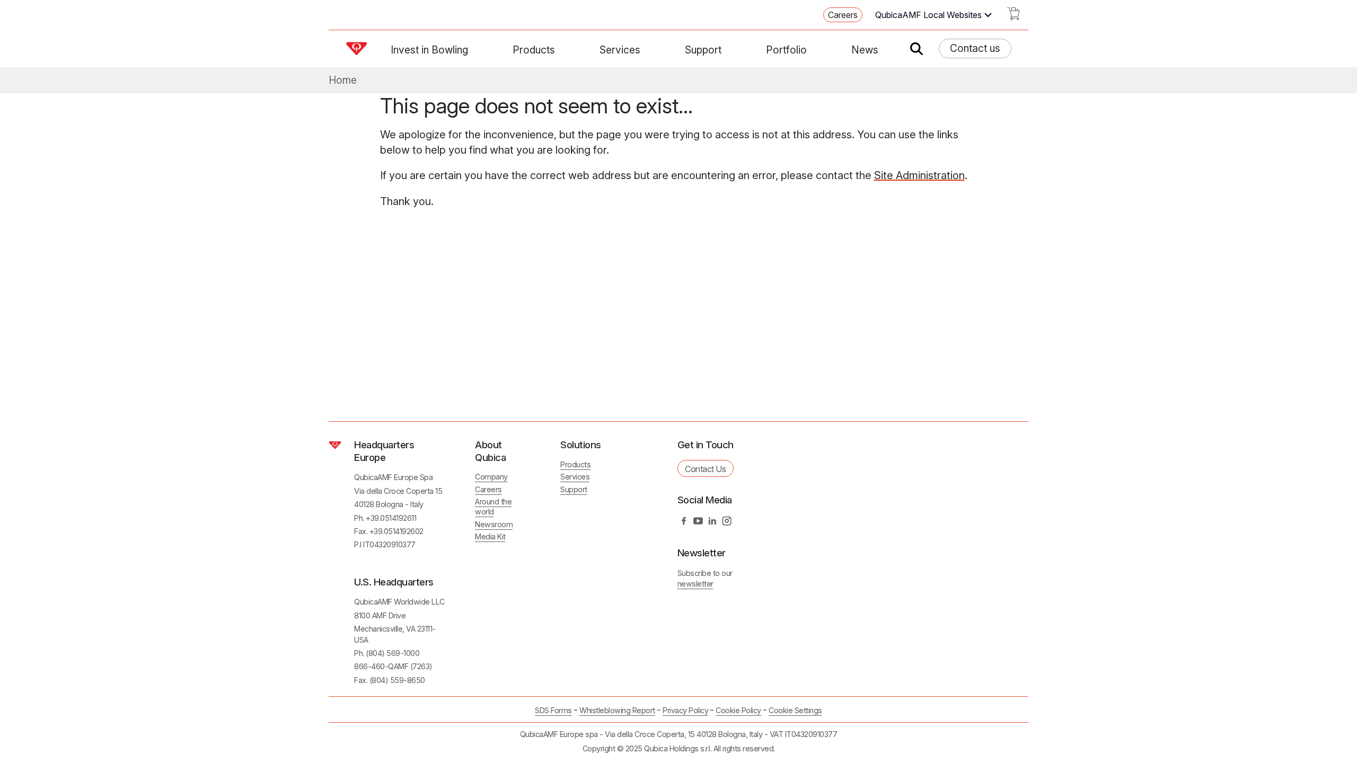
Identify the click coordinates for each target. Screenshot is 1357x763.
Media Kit (490, 536)
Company (491, 476)
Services (620, 49)
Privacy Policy (685, 710)
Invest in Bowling (429, 49)
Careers (843, 15)
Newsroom (494, 524)
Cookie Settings (795, 710)
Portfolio (786, 49)
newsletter (695, 583)
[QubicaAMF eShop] (1013, 17)
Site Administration (919, 175)
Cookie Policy (738, 710)
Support (703, 49)
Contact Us (705, 469)
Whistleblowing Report (617, 710)
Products (534, 49)
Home (343, 80)
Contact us (975, 48)
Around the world (493, 506)
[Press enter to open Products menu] (561, 50)
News (864, 49)
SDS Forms (553, 710)
